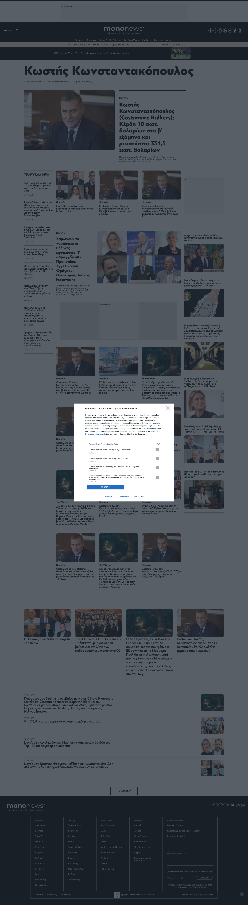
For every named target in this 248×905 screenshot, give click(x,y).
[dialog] (124, 452)
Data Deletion (109, 496)
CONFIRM (105, 487)
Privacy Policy (138, 496)
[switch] (156, 449)
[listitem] (124, 444)
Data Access (124, 496)
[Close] (168, 408)
